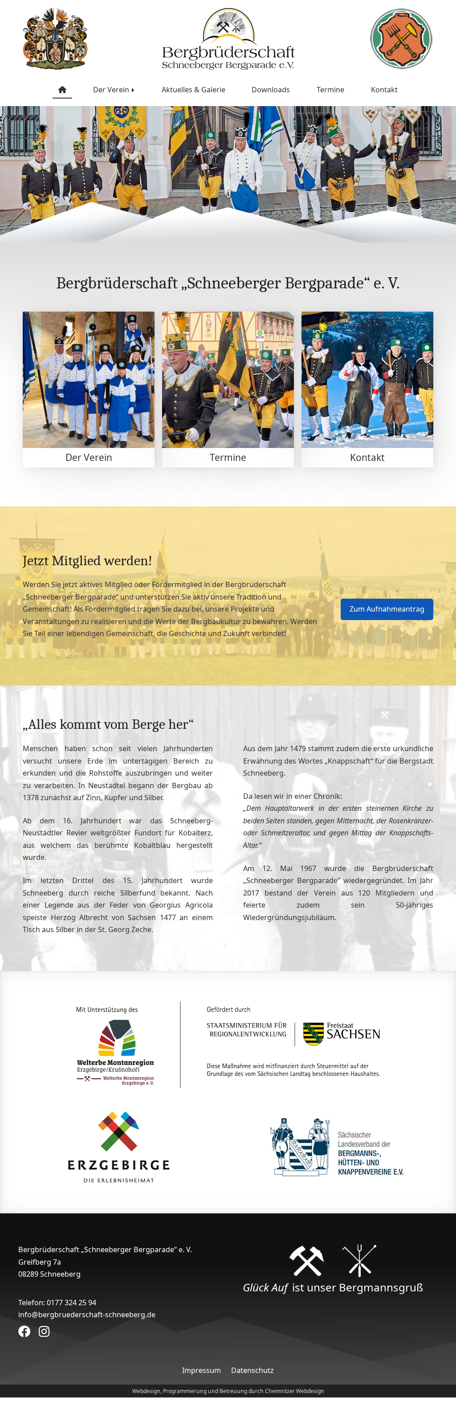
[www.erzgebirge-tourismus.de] (119, 1146)
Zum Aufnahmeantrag (387, 609)
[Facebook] (26, 1331)
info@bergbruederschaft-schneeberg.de (86, 1314)
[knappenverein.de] (337, 1146)
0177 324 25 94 (71, 1302)
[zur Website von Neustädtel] (401, 39)
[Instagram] (44, 1331)
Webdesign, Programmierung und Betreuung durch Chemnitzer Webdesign (228, 1391)
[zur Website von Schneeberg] (55, 39)
